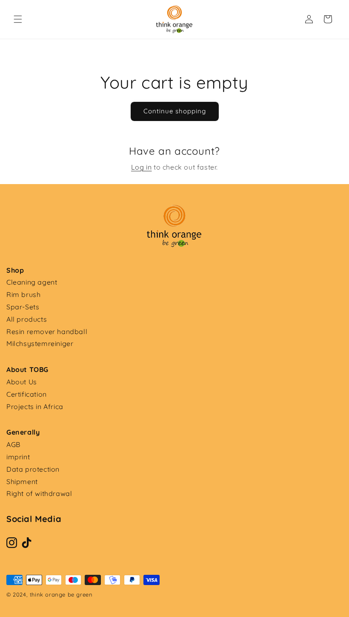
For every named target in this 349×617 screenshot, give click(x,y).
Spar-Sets (22, 307)
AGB (13, 444)
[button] (18, 19)
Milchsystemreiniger (39, 343)
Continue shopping (174, 111)
